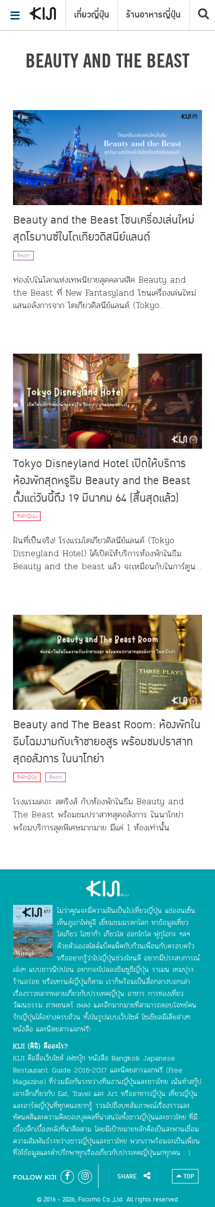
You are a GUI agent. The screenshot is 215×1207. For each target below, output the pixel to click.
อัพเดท (23, 255)
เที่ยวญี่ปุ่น (91, 15)
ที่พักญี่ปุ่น (27, 516)
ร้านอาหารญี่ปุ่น (153, 15)
